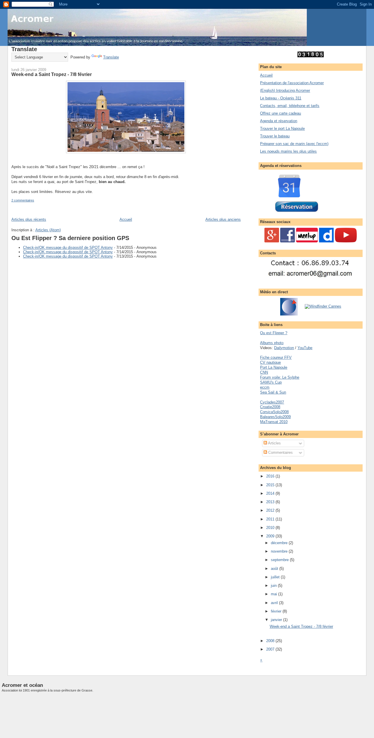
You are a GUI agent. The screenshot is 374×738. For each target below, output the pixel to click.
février (277, 611)
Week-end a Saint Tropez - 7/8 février (51, 74)
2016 (271, 476)
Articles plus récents (28, 219)
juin (274, 585)
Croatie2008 (270, 407)
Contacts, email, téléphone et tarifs (289, 106)
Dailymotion (284, 348)
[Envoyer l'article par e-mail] (35, 200)
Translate (111, 57)
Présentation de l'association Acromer (292, 83)
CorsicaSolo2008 (274, 412)
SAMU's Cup (271, 382)
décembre (280, 543)
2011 (271, 519)
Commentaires (280, 452)
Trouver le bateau (275, 136)
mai (274, 594)
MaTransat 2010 (274, 422)
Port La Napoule (273, 367)
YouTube (304, 348)
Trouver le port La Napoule (282, 128)
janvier (277, 620)
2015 (271, 485)
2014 (271, 493)
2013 (271, 502)
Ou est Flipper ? (273, 333)
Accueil (126, 219)
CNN (264, 372)
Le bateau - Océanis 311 (280, 98)
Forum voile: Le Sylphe (279, 377)
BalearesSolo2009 (275, 417)
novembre (280, 551)
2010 (271, 527)
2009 (271, 536)
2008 (271, 641)
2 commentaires (22, 200)
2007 (271, 649)
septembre (280, 560)
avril (275, 603)
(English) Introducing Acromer (285, 90)
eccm (264, 387)
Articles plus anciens (223, 219)
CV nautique (270, 362)
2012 (271, 510)
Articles (274, 443)
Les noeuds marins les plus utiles (288, 151)
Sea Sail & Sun (273, 392)
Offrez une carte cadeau (280, 113)
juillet (276, 577)
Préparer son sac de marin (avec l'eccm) (294, 144)
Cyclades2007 (272, 402)
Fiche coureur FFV (276, 357)
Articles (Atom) (48, 230)
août (275, 568)
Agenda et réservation (278, 121)
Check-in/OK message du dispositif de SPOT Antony (68, 247)
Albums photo (271, 343)
